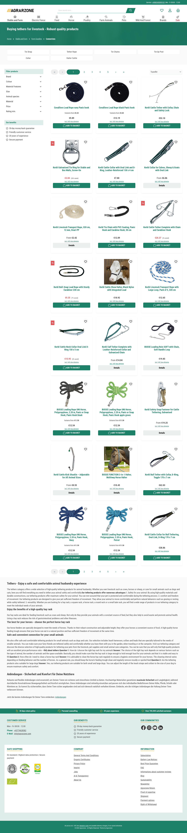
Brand (8, 76)
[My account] (170, 10)
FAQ (142, 768)
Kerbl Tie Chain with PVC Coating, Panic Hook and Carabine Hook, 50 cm (116, 228)
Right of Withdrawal (149, 804)
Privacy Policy (79, 763)
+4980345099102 (158, 2)
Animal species (12, 96)
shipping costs (84, 826)
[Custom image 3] (37, 769)
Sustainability (146, 780)
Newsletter (145, 784)
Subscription (146, 755)
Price (8, 106)
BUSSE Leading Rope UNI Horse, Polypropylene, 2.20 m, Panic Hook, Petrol (116, 537)
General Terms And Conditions (86, 755)
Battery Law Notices (149, 759)
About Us (77, 780)
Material (9, 101)
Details (162, 185)
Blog (142, 776)
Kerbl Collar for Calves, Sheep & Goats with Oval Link (161, 169)
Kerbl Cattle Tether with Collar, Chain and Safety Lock (162, 109)
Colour (9, 81)
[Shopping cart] (177, 10)
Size (8, 91)
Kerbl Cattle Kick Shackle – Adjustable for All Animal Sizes (71, 476)
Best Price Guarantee (149, 763)
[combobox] (92, 10)
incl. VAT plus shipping (72, 121)
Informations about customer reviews (156, 772)
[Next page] (115, 72)
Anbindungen (60, 697)
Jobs (76, 772)
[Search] (131, 10)
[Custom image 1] (25, 769)
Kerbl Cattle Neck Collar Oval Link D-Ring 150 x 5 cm (72, 348)
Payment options (147, 800)
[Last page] (123, 72)
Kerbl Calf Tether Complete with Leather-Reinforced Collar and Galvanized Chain (117, 349)
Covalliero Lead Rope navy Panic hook (71, 107)
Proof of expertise (148, 792)
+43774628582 (20, 730)
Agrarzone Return (148, 788)
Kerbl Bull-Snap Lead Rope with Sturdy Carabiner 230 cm (72, 288)
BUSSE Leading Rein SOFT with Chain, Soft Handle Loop (161, 348)
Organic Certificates (82, 759)
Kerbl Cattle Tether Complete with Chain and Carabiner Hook (162, 228)
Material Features (13, 86)
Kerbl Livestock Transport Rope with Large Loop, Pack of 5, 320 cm (162, 288)
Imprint (77, 768)
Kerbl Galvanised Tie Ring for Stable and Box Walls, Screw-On (71, 169)
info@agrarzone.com (22, 733)
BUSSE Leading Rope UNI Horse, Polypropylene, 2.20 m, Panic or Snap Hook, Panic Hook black (71, 412)
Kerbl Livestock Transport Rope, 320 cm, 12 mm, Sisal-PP (71, 228)
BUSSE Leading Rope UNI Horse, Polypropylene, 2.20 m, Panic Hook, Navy (71, 537)
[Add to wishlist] (85, 82)
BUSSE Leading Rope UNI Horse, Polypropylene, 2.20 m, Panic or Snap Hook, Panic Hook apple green (117, 412)
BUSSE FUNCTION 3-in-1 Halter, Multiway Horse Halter (116, 476)
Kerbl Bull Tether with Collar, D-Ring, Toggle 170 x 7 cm (162, 476)
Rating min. (11, 111)
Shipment (144, 796)
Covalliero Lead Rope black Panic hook (117, 107)
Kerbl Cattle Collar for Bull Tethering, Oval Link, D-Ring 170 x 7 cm (162, 536)
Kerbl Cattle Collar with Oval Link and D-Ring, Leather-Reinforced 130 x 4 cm (116, 169)
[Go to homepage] (20, 10)
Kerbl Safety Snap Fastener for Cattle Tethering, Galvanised (162, 411)
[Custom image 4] (12, 781)
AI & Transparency (81, 776)
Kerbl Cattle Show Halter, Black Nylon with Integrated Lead (116, 288)
